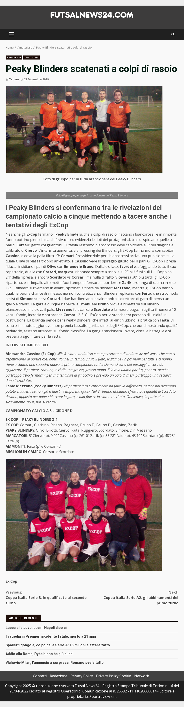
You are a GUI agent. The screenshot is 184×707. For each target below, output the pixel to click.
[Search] (172, 34)
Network (141, 675)
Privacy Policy (81, 675)
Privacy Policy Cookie (113, 675)
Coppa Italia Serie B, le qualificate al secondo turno (46, 597)
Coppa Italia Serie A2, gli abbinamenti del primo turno (140, 597)
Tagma (14, 79)
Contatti (40, 675)
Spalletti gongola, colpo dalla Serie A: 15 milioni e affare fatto (58, 645)
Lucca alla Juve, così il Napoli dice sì (36, 628)
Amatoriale (14, 57)
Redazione (58, 675)
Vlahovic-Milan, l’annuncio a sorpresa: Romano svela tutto (55, 662)
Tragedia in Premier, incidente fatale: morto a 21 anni (51, 636)
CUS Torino (31, 57)
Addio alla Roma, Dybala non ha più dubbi (39, 654)
